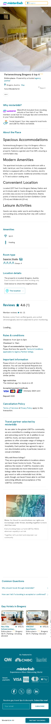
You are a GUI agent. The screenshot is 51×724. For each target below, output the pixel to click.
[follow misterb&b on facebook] (14, 691)
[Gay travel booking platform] (25, 668)
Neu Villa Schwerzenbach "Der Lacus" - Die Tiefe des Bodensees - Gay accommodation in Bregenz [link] (8, 628)
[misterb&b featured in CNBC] (23, 659)
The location (15, 291)
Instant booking (37, 720)
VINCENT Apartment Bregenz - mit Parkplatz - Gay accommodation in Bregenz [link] (33, 628)
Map (23, 85)
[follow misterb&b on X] (22, 691)
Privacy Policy (26, 408)
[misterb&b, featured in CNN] (8, 659)
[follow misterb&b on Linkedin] (37, 691)
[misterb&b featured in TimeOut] (41, 660)
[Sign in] (47, 12)
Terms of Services (10, 408)
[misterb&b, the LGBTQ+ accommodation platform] (12, 3)
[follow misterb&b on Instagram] (29, 691)
